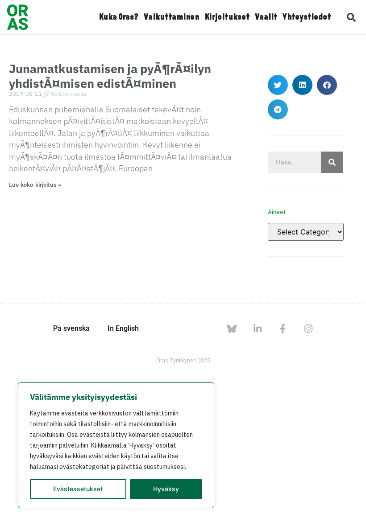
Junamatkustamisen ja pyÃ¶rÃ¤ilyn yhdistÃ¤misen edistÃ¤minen (110, 75)
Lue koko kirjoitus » (35, 185)
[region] (116, 445)
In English (123, 328)
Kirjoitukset (227, 17)
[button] (351, 17)
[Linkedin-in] (257, 328)
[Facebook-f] (282, 328)
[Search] (332, 162)
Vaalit (266, 17)
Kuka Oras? (118, 17)
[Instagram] (308, 328)
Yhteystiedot (307, 17)
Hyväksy (166, 489)
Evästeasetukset (78, 489)
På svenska (71, 328)
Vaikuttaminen (171, 17)
